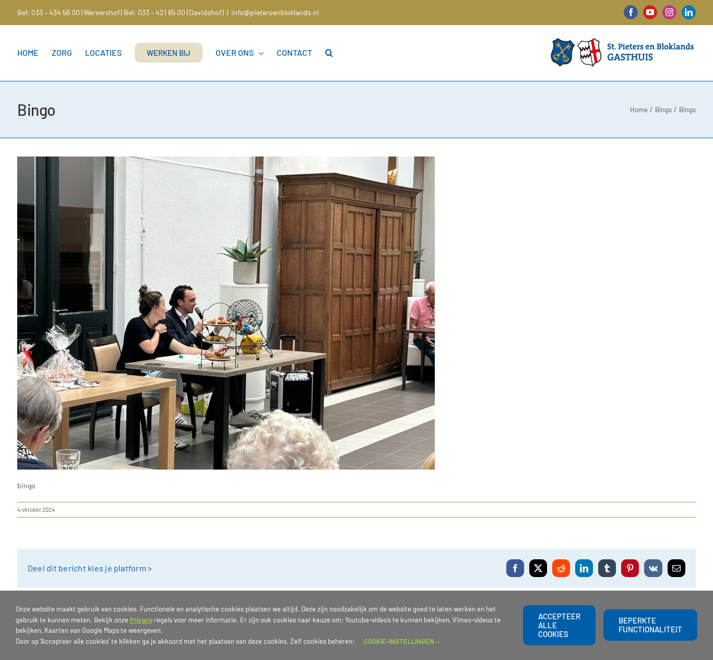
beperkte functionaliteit (650, 625)
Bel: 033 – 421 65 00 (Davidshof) (174, 12)
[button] (329, 52)
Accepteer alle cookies (559, 625)
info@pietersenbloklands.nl (275, 12)
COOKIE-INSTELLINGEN (400, 641)
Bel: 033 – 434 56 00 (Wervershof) (69, 12)
